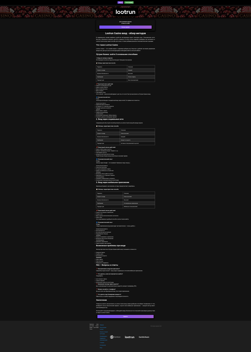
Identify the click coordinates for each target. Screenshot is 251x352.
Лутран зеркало (125, 27)
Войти (120, 2)
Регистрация (129, 2)
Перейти (125, 316)
